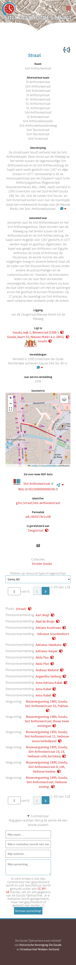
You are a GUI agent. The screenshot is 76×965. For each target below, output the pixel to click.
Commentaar (40, 816)
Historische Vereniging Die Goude (40, 945)
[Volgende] (45, 591)
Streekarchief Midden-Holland (39, 949)
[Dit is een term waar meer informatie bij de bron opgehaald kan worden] (60, 484)
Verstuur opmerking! (28, 911)
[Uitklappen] (63, 209)
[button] (10, 398)
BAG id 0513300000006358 (36, 489)
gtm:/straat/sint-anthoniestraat (38, 503)
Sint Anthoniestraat (36, 483)
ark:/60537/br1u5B (38, 516)
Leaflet (33, 465)
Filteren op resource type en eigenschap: (38, 573)
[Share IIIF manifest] (38, 545)
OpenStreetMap (49, 465)
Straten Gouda (42, 563)
